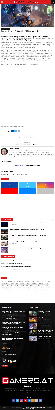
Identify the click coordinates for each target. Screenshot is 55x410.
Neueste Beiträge (7, 219)
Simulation (48, 287)
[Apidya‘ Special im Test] (33, 319)
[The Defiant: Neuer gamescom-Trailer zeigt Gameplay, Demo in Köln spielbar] (4, 237)
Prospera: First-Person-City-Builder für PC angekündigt (23, 241)
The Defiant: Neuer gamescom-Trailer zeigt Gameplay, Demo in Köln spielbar (28, 235)
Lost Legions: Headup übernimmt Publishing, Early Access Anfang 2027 (27, 229)
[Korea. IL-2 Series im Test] (33, 338)
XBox (46, 289)
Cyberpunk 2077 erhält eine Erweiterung (20, 260)
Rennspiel (26, 287)
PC (14, 287)
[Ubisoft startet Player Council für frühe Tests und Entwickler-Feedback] (4, 224)
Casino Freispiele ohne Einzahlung (9, 354)
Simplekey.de (5, 351)
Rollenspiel (36, 287)
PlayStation (21, 126)
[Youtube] (25, 400)
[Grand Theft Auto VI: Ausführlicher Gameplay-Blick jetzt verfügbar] (4, 250)
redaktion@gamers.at (30, 393)
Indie (7, 285)
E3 (52, 281)
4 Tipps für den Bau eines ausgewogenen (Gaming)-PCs (18, 266)
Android (33, 281)
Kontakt (23, 407)
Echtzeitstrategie (5, 283)
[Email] (29, 400)
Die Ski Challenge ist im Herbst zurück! (15, 273)
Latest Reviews (33, 307)
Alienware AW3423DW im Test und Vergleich (17, 269)
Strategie (12, 289)
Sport (3, 289)
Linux (27, 285)
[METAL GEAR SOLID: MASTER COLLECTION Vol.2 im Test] (33, 332)
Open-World (9, 287)
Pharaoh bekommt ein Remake (27, 137)
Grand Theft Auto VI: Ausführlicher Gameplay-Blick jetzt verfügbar (26, 248)
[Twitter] (17, 400)
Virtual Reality (40, 289)
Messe (39, 285)
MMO (43, 285)
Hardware (41, 283)
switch (23, 289)
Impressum (28, 407)
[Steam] (36, 400)
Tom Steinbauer (5, 33)
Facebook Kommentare (33, 166)
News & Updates (6, 307)
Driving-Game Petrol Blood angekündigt (27, 144)
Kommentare (19, 166)
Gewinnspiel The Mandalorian (15, 263)
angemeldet (7, 174)
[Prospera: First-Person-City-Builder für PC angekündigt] (4, 243)
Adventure (27, 281)
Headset (46, 283)
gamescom (3, 126)
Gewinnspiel (34, 283)
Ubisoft (34, 289)
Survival (18, 289)
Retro (31, 287)
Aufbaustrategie (40, 281)
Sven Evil (40, 319)
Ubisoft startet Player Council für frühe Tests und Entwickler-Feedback (27, 222)
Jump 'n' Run (9, 126)
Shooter (42, 287)
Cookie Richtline (43, 407)
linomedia (22, 408)
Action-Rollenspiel (19, 281)
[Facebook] (13, 400)
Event (17, 283)
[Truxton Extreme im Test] (33, 326)
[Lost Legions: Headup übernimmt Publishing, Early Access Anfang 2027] (4, 231)
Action (3, 281)
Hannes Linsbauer (14, 224)
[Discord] (40, 400)
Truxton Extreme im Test (44, 324)
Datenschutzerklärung (35, 407)
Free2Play (22, 283)
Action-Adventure (10, 281)
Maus (35, 285)
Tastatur (28, 289)
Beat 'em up (48, 281)
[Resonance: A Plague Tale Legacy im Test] (33, 313)
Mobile (47, 285)
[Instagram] (21, 400)
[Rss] (33, 400)
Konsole (15, 126)
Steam (7, 289)
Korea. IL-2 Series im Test (44, 336)
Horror (3, 285)
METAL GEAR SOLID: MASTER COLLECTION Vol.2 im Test (45, 331)
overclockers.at (32, 408)
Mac (31, 285)
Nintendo (3, 287)
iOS (11, 285)
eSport (12, 283)
